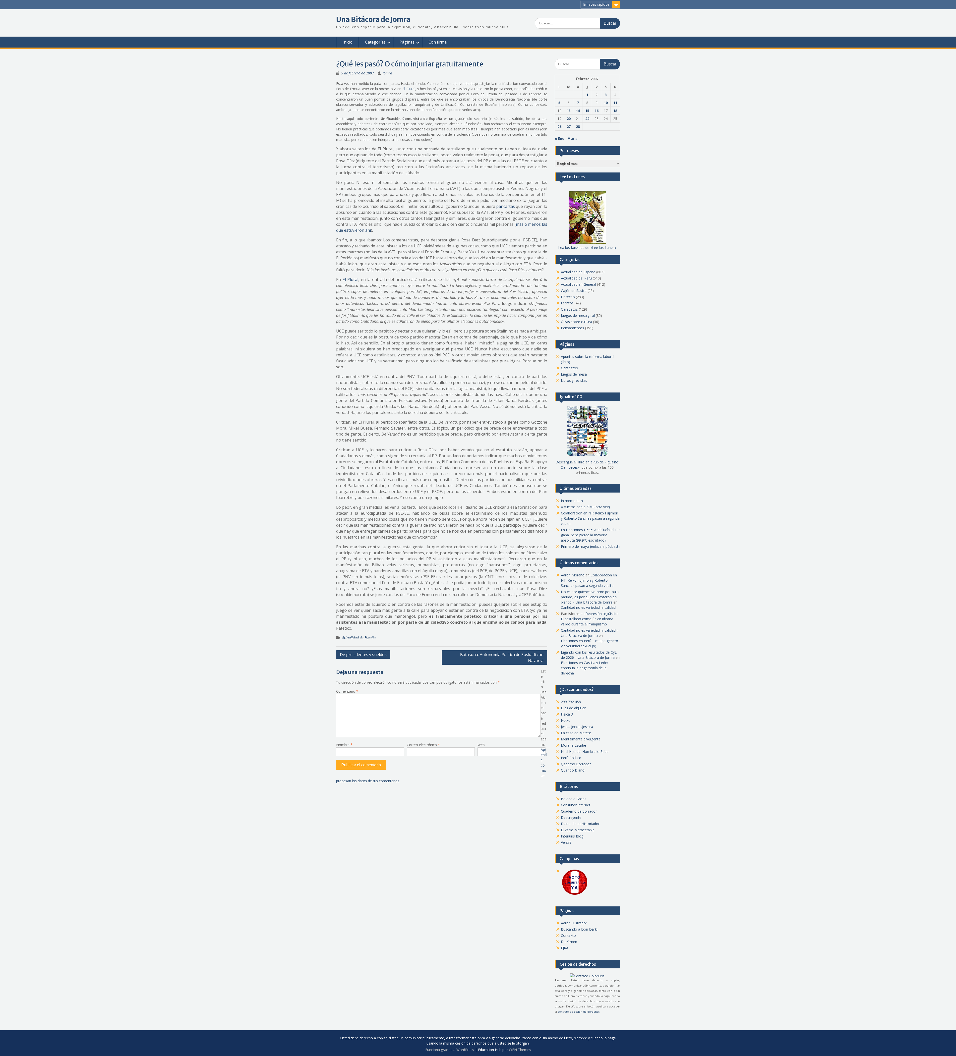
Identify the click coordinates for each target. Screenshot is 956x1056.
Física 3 (567, 714)
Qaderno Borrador (576, 764)
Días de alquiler (573, 708)
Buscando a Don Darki (579, 929)
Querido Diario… (574, 770)
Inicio (348, 42)
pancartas (505, 206)
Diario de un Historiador (580, 823)
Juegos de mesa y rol (578, 315)
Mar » (572, 138)
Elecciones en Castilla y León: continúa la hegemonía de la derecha (584, 667)
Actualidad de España (359, 637)
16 (596, 110)
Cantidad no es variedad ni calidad (588, 607)
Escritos (567, 303)
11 (615, 102)
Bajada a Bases (573, 798)
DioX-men (569, 941)
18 (615, 110)
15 (587, 110)
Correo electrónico (423, 744)
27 (569, 126)
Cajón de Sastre (574, 290)
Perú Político (571, 757)
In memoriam (572, 500)
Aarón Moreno (573, 575)
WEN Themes (520, 1049)
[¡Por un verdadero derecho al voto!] (574, 894)
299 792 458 (571, 701)
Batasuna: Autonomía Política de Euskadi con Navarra (501, 657)
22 (587, 118)
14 (578, 110)
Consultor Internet (575, 805)
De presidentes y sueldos (363, 654)
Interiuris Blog (572, 836)
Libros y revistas (574, 380)
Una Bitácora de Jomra (373, 19)
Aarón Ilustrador (574, 923)
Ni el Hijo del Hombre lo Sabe (584, 751)
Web (481, 744)
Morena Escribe (573, 745)
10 (606, 102)
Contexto (568, 935)
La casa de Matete (576, 732)
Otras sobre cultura (576, 321)
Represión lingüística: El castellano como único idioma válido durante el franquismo (590, 618)
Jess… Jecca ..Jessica (577, 726)
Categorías (375, 42)
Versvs (566, 842)
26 (559, 126)
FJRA (564, 947)
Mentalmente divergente (580, 739)
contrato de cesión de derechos (578, 1011)
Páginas (407, 42)
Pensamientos (572, 328)
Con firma (437, 42)
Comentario (347, 691)
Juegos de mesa (574, 374)
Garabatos (569, 309)
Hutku (565, 720)
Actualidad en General (578, 284)
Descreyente (571, 817)
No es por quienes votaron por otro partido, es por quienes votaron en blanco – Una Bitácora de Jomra (590, 597)
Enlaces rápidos (596, 4)
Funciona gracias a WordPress (449, 1049)
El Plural (408, 88)
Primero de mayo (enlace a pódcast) (590, 546)
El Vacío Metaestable (578, 830)
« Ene (559, 138)
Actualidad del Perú (576, 278)
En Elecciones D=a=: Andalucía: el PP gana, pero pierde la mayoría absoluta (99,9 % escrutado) (590, 535)
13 (569, 110)
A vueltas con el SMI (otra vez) (585, 506)
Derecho (568, 296)
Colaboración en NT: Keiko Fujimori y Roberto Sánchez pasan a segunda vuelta (590, 518)
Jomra (387, 73)
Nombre (344, 744)
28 (578, 126)
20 (569, 118)
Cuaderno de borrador (579, 811)
